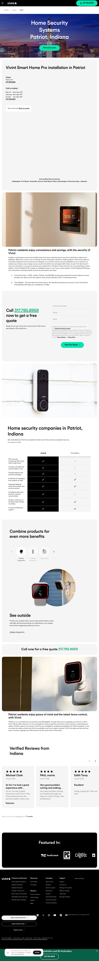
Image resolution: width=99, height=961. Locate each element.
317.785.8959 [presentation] (88, 3)
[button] (2, 3)
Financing (33, 885)
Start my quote (24, 108)
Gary (77, 181)
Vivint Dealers (34, 897)
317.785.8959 (10, 82)
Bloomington (62, 181)
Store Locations (50, 888)
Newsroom (49, 891)
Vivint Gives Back (51, 897)
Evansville (33, 181)
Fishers (54, 181)
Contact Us (63, 885)
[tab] (21, 552)
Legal (22, 938)
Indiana (14, 10)
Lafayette (83, 181)
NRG (31, 903)
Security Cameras (17, 885)
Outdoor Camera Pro (18, 891)
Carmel (40, 181)
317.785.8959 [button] (10, 99)
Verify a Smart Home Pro (18, 918)
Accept (37, 952)
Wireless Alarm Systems (19, 900)
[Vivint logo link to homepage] (9, 3)
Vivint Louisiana (35, 894)
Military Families (64, 891)
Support (62, 882)
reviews (19, 816)
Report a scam (18, 930)
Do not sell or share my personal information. (12, 939)
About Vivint (49, 882)
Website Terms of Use (47, 938)
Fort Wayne (25, 181)
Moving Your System (66, 888)
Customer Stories (51, 900)
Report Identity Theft (18, 924)
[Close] (8, 952)
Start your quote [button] (49, 48)
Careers (48, 894)
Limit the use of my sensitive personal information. (35, 939)
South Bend (48, 181)
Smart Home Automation (19, 894)
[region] (24, 952)
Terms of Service (61, 337)
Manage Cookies (65, 897)
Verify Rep (63, 894)
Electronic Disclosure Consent (62, 328)
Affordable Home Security (19, 897)
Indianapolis (16, 181)
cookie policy (21, 952)
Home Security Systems (19, 882)
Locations (6, 10)
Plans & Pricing (79, 878)
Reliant (32, 900)
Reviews (48, 885)
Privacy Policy (71, 337)
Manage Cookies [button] (19, 954)
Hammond (71, 181)
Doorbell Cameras (17, 888)
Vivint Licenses (37, 938)
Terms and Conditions (7, 938)
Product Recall (28, 938)
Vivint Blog (33, 882)
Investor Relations (51, 903)
